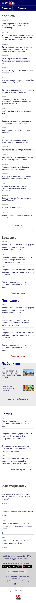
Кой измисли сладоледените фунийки (8, 388)
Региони (22, 8)
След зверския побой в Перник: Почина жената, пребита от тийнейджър (16, 25)
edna (5, 516)
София (7, 414)
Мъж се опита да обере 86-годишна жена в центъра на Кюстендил (17, 158)
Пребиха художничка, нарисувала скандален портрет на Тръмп (16, 122)
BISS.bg (13, 556)
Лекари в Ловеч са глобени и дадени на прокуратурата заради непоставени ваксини (18, 247)
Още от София (18, 469)
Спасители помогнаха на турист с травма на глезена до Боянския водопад (16, 284)
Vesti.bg (20, 558)
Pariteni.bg (8, 558)
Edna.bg (14, 558)
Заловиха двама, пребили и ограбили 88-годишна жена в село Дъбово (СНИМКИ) (17, 101)
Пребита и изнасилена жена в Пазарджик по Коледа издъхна (15, 141)
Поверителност (13, 581)
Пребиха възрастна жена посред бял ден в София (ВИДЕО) (18, 81)
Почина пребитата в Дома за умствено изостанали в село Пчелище (14, 188)
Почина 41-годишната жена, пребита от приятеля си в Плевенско (18, 91)
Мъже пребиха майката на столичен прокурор (17, 131)
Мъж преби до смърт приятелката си (18, 150)
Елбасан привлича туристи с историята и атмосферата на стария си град (11, 374)
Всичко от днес (18, 293)
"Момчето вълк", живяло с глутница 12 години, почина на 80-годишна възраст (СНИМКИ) (16, 496)
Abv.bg (5, 555)
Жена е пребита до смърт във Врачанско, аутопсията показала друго (16, 61)
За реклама (13, 576)
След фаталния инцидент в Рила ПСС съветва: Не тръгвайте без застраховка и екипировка (18, 259)
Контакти (14, 578)
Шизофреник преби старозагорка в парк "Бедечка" (17, 199)
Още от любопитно (18, 399)
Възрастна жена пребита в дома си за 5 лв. (17, 216)
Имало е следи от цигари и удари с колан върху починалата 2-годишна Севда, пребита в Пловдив (17, 49)
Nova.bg (26, 558)
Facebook (21, 578)
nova (5, 503)
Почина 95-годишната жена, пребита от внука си (18, 72)
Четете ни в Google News (18, 571)
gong (5, 547)
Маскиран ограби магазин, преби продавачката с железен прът (16, 178)
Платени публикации (24, 576)
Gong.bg (18, 555)
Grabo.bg (28, 556)
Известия (19, 584)
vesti (5, 533)
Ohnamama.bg (21, 556)
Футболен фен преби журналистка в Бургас (18, 112)
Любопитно (11, 363)
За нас (7, 576)
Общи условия (26, 591)
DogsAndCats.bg (26, 555)
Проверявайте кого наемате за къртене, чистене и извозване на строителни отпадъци (16, 448)
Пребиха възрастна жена (13, 208)
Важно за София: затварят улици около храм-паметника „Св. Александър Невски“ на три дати (16, 461)
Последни (6, 8)
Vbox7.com (11, 555)
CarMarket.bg (6, 556)
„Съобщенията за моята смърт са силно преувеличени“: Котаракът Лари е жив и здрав (16, 322)
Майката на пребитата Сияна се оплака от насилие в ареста (15, 168)
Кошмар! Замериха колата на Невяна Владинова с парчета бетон (15, 542)
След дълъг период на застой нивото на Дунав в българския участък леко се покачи (18, 272)
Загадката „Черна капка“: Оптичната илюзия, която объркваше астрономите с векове (17, 525)
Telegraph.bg (16, 560)
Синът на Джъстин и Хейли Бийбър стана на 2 (18, 511)
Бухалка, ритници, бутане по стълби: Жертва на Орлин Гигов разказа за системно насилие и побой (18, 37)
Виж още (18, 225)
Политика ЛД (25, 581)
